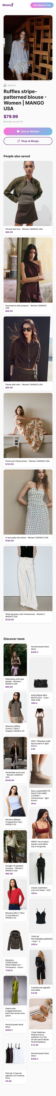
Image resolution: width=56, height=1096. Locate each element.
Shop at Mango (30, 140)
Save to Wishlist (30, 131)
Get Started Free (42, 5)
